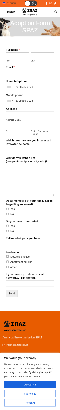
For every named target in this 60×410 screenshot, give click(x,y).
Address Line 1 (13, 120)
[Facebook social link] (46, 3)
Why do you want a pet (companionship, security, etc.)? (26, 160)
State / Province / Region (39, 132)
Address (11, 108)
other (13, 267)
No (12, 214)
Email (10, 67)
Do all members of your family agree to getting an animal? (29, 202)
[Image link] (15, 325)
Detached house (20, 256)
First (8, 60)
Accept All (30, 384)
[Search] (55, 11)
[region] (30, 381)
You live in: (13, 252)
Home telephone (17, 81)
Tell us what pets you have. (23, 238)
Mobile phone (14, 95)
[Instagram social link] (50, 3)
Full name (13, 49)
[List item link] (30, 345)
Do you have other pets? (22, 221)
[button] (31, 3)
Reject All (30, 402)
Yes (12, 209)
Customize (30, 393)
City (8, 131)
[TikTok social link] (55, 3)
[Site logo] (30, 11)
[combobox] (10, 87)
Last (33, 60)
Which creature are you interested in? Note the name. (28, 142)
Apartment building (21, 262)
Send (11, 293)
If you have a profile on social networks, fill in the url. (25, 276)
